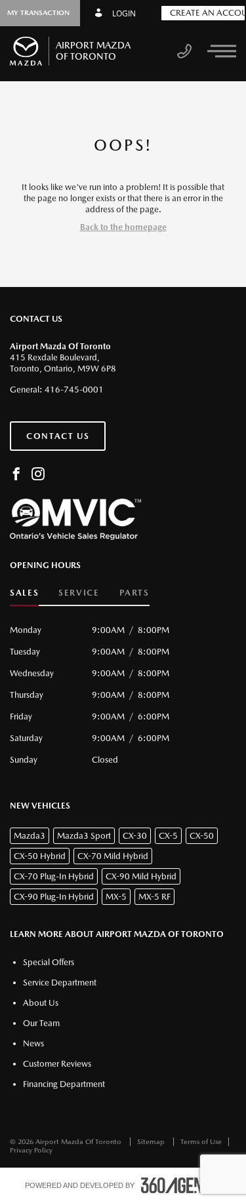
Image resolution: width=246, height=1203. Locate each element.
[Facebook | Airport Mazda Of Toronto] (16, 474)
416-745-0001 (74, 389)
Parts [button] (134, 593)
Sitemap (152, 1141)
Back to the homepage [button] (123, 227)
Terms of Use (201, 1141)
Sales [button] (24, 593)
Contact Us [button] (57, 436)
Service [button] (78, 593)
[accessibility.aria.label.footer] (181, 1185)
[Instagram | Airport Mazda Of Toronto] (38, 474)
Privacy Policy (31, 1150)
